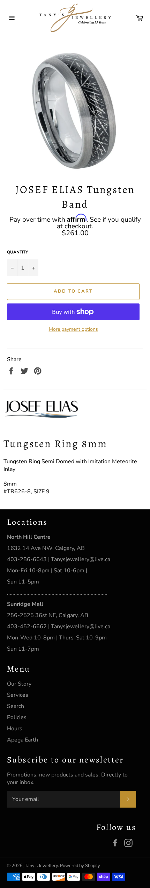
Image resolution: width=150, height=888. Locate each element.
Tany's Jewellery (41, 865)
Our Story (19, 684)
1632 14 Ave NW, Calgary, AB (46, 548)
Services (17, 695)
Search (15, 706)
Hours (14, 728)
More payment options (73, 329)
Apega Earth (22, 740)
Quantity (17, 252)
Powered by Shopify (80, 865)
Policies (17, 717)
